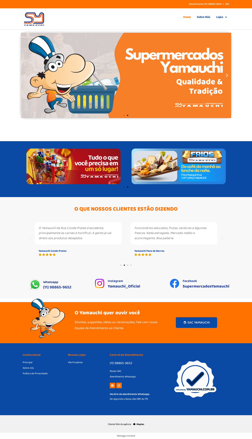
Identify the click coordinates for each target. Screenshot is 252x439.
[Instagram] (119, 385)
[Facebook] (112, 385)
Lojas (219, 17)
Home (187, 17)
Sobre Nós (203, 17)
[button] (25, 75)
